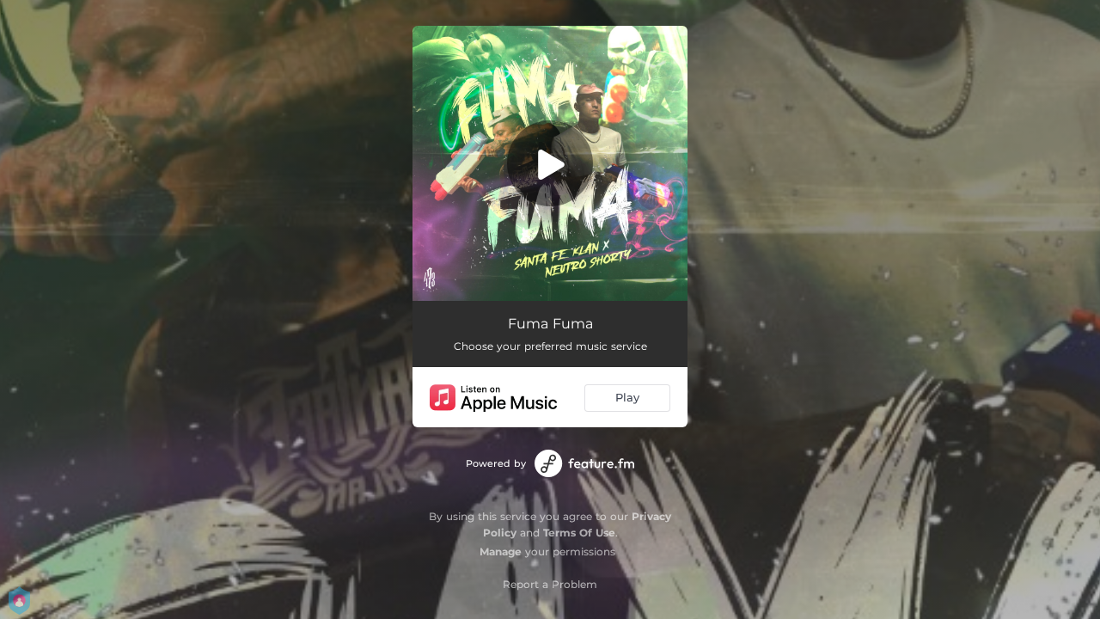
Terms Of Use (579, 532)
